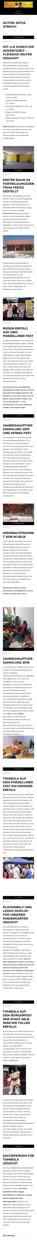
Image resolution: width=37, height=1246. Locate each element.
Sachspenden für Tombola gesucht (18, 1159)
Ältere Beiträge (9, 1236)
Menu (18, 11)
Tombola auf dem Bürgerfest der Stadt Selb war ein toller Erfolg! (17, 1019)
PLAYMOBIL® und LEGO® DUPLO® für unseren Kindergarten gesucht (17, 914)
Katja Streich (7, 41)
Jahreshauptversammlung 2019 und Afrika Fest (17, 429)
